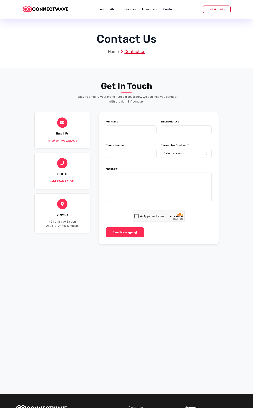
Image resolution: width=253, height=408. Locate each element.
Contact (169, 9)
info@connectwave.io (62, 140)
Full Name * (113, 121)
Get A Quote (216, 9)
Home (100, 9)
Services (130, 9)
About (114, 9)
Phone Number (115, 145)
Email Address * (171, 121)
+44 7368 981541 (62, 181)
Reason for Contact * (175, 145)
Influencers (149, 9)
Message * (112, 168)
